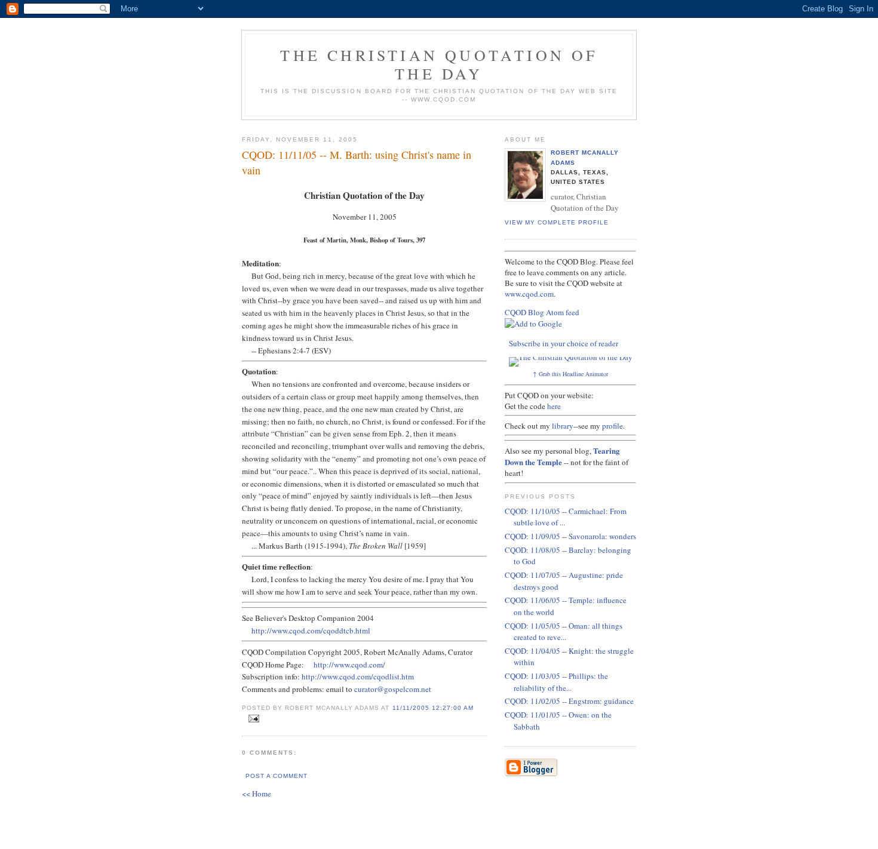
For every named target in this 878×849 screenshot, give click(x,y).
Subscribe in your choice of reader (563, 343)
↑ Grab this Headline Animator (570, 374)
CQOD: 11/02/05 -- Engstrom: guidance (569, 701)
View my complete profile (557, 222)
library (562, 425)
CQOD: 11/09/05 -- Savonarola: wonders (570, 536)
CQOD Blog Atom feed (542, 312)
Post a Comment (276, 776)
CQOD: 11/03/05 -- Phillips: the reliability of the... (556, 681)
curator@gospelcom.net (392, 689)
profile (612, 425)
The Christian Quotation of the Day (438, 64)
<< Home (256, 793)
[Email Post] (252, 718)
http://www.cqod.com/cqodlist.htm (358, 676)
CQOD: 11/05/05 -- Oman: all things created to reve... (563, 631)
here (554, 406)
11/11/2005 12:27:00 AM (433, 708)
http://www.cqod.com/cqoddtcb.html (310, 630)
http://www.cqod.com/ (349, 664)
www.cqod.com (529, 293)
